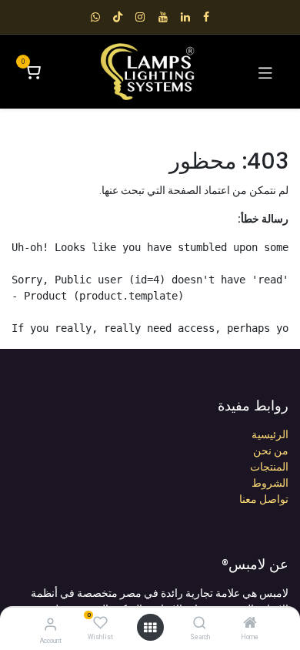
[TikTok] (117, 16)
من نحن (270, 450)
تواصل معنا (263, 499)
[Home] (250, 624)
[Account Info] (50, 624)
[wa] (95, 16)
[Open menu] (150, 627)
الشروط (270, 483)
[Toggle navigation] (265, 71)
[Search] (199, 624)
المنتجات (269, 467)
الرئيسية (270, 434)
